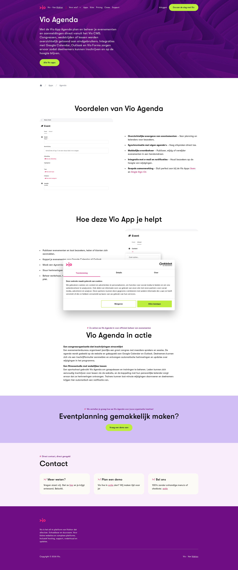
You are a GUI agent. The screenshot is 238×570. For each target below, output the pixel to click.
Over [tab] (156, 273)
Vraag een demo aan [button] (119, 427)
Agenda (63, 85)
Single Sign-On (139, 172)
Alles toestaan (154, 304)
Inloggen (163, 7)
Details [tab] (119, 273)
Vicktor (59, 7)
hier (71, 485)
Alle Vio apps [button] (49, 62)
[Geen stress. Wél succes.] (41, 85)
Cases (107, 7)
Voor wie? (73, 7)
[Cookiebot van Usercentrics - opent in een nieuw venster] (161, 264)
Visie (92, 7)
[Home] (43, 7)
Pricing (99, 7)
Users (192, 168)
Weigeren (118, 304)
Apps (85, 7)
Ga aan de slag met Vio (183, 7)
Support (115, 7)
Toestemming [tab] (82, 273)
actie (110, 485)
